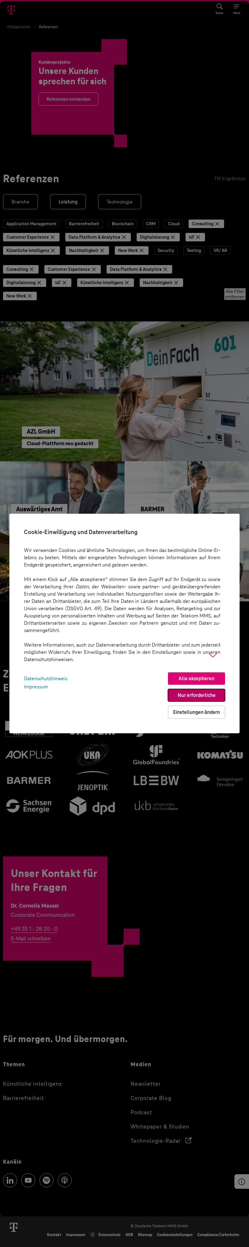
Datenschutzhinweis (45, 678)
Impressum (36, 687)
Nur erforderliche (197, 695)
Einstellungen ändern (196, 712)
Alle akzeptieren (196, 678)
